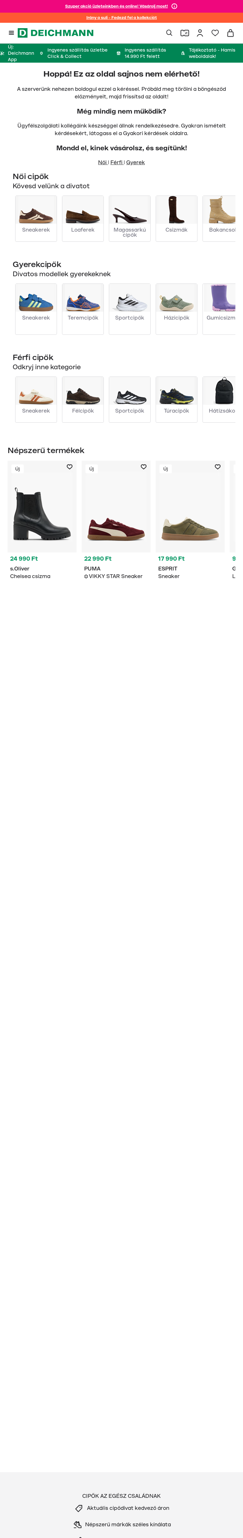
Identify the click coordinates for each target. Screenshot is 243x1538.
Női (103, 162)
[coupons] (185, 33)
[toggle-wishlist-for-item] (69, 467)
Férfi (117, 162)
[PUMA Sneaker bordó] (116, 521)
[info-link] (174, 6)
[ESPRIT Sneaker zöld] (190, 521)
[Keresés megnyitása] (170, 33)
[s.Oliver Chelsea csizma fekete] (42, 521)
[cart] (230, 33)
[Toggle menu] (11, 33)
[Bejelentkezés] (200, 33)
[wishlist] (215, 33)
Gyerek (135, 162)
